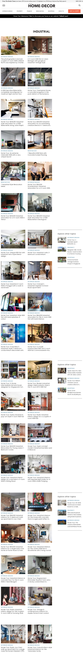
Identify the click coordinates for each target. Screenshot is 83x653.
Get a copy (74, 11)
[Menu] (3, 5)
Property (20, 11)
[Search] (80, 5)
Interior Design (7, 11)
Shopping (51, 11)
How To (61, 11)
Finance (29, 11)
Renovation (40, 11)
